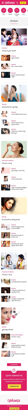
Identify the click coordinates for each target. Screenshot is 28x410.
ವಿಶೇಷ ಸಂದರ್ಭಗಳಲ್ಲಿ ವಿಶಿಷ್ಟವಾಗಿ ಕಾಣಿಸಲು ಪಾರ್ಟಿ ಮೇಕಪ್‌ (19, 188)
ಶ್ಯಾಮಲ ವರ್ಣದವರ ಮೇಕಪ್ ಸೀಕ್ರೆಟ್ (18, 76)
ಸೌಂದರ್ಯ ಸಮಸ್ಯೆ (7, 163)
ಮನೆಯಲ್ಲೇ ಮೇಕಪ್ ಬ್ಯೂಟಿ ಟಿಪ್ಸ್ (18, 282)
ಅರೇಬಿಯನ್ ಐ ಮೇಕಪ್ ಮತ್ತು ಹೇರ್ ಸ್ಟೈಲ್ (18, 132)
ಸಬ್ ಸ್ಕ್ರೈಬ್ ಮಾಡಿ (14, 408)
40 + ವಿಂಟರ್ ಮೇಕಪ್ (16, 66)
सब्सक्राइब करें (14, 386)
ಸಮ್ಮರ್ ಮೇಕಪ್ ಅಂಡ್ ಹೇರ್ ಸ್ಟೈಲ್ (18, 354)
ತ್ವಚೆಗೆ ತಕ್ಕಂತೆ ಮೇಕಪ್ (7, 330)
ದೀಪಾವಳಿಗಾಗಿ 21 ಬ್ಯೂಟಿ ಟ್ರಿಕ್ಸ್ (10, 107)
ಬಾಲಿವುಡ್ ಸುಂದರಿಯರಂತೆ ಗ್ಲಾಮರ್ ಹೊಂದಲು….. (17, 299)
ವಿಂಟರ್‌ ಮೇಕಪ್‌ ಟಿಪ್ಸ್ (16, 179)
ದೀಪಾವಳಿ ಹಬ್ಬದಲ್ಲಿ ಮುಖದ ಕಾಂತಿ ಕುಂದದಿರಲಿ (17, 227)
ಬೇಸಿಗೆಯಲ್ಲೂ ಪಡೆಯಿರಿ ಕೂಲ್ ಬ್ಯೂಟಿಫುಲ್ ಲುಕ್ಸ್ (18, 291)
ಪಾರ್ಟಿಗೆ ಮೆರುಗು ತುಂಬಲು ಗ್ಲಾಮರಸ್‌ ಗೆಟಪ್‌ (17, 123)
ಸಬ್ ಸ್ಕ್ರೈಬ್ (23, 2)
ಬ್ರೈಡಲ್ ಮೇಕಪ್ (15, 58)
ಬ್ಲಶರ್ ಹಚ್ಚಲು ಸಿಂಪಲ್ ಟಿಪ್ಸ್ (17, 170)
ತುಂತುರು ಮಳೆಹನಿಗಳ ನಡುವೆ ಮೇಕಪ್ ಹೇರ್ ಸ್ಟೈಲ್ (18, 346)
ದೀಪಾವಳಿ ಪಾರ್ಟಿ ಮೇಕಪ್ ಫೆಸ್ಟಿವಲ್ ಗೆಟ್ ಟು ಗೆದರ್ (17, 244)
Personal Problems (8, 160)
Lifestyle (4, 48)
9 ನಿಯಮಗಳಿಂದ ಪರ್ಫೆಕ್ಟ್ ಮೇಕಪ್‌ (11, 220)
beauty (13, 225)
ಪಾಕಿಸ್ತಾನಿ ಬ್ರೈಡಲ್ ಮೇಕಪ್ (9, 51)
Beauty (13, 56)
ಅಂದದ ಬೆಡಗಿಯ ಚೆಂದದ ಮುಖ (18, 114)
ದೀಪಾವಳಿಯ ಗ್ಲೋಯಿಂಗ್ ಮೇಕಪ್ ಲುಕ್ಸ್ (17, 236)
